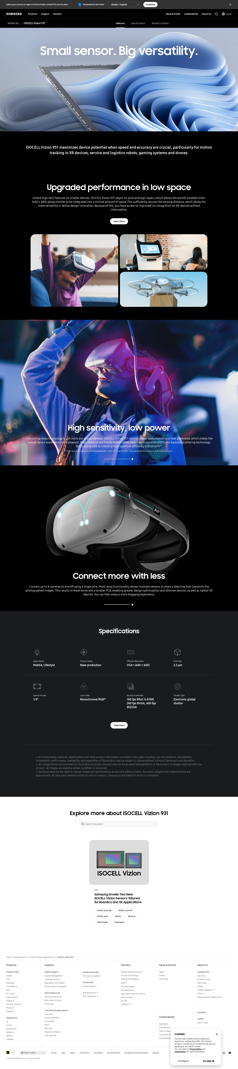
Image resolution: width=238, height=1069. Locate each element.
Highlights (163, 1024)
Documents (49, 1021)
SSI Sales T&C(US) (113, 1053)
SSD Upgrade (50, 1035)
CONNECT (125, 1004)
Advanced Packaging (130, 979)
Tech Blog (163, 979)
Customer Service (52, 979)
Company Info (203, 971)
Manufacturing (127, 990)
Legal (63, 1053)
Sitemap (156, 1053)
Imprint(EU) (98, 1053)
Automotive (11, 1028)
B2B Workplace (89, 992)
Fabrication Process (53, 1000)
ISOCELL (118, 916)
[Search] (82, 824)
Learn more (119, 221)
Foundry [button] (57, 14)
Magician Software (53, 1032)
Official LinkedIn (224, 1053)
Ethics (200, 993)
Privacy (54, 1053)
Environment (164, 1027)
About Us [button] (206, 14)
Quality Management (53, 975)
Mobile (9, 1035)
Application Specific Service (133, 993)
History (200, 986)
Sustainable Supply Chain (170, 1038)
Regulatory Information (55, 982)
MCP (8, 990)
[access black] (8, 1052)
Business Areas (203, 979)
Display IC (10, 1000)
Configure (183, 1061)
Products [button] (32, 14)
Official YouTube (230, 1053)
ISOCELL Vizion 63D (104, 910)
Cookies (72, 1053)
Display (9, 1011)
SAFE (124, 983)
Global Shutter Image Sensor (14, 23)
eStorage (10, 982)
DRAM (9, 975)
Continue (150, 4)
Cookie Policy (180, 1051)
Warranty (48, 1028)
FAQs (47, 1024)
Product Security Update (55, 986)
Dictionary (49, 1004)
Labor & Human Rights (168, 1031)
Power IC (10, 1007)
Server (9, 1025)
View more (119, 725)
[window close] (216, 1034)
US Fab (124, 1000)
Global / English (119, 4)
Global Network (89, 986)
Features (120, 23)
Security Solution (13, 1004)
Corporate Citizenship (168, 1034)
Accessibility (84, 1053)
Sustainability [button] (191, 14)
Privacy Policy (196, 1049)
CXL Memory (11, 986)
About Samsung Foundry (131, 971)
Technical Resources (53, 996)
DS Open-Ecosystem (91, 976)
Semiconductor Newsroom (208, 997)
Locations (201, 1012)
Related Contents (160, 23)
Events (162, 975)
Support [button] (45, 14)
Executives (201, 982)
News (161, 971)
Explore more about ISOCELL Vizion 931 (119, 813)
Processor (10, 993)
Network (10, 1032)
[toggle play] (132, 459)
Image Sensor (120, 922)
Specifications (138, 23)
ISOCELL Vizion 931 (125, 910)
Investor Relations (205, 990)
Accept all (208, 1061)
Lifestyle (9, 1039)
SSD (8, 979)
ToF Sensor (132, 916)
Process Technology (129, 975)
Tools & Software (52, 1017)
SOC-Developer (89, 996)
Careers (200, 1018)
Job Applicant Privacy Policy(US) (136, 1053)
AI (7, 1021)
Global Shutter (102, 922)
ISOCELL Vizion (102, 916)
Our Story (201, 975)
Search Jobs (202, 1022)
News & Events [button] (173, 14)
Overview (48, 1014)
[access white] (13, 1052)
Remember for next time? (93, 4)
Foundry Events (127, 986)
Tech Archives (127, 997)
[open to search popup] (216, 14)
